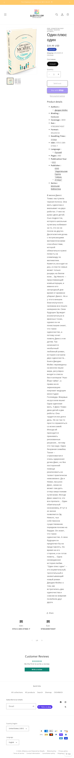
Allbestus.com (26, 751)
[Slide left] (32, 640)
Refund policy (51, 751)
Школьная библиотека (56, 187)
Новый (54, 64)
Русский (58, 152)
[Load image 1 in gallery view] (10, 81)
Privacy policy (63, 751)
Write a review (37, 669)
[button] (5, 14)
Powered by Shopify (38, 751)
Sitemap (48, 692)
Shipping (50, 53)
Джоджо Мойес (61, 110)
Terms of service (18, 753)
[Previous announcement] (4, 2)
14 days (54, 139)
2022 (54, 162)
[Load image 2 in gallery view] (18, 81)
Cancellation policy (48, 753)
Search (40, 692)
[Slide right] (42, 640)
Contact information (33, 753)
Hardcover (55, 116)
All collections (17, 692)
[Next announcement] (70, 2)
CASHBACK (58, 692)
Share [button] (51, 613)
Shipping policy (63, 753)
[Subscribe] (33, 706)
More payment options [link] (57, 96)
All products (30, 692)
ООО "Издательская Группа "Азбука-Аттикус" (61, 174)
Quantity (50, 69)
